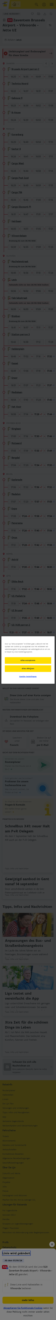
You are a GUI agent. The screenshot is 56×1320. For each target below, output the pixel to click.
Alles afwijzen (28, 668)
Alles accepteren (28, 660)
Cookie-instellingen (28, 676)
